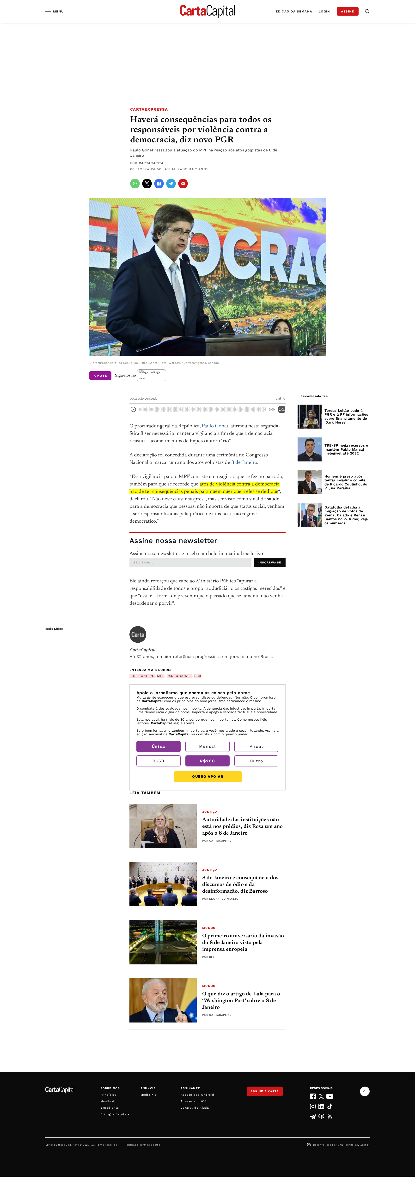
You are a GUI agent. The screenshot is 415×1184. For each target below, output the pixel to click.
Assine (347, 11)
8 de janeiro (142, 676)
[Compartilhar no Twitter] (147, 183)
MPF (160, 676)
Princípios (108, 1094)
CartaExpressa (149, 109)
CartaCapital (152, 163)
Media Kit (148, 1094)
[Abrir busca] (367, 11)
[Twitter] (321, 1096)
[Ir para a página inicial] (207, 11)
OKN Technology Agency (354, 1144)
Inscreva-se (269, 562)
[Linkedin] (321, 1106)
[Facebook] (313, 1096)
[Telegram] (313, 1116)
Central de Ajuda (195, 1107)
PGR (197, 676)
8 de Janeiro (244, 462)
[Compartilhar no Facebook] (159, 183)
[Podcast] (321, 1116)
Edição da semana (294, 11)
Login (324, 11)
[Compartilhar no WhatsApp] (135, 183)
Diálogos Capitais (114, 1114)
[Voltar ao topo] (365, 1091)
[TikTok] (330, 1106)
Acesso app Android (197, 1094)
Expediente (109, 1107)
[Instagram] (313, 1106)
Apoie (101, 375)
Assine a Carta (265, 1091)
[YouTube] (330, 1096)
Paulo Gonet (215, 426)
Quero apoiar (207, 776)
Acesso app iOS (194, 1101)
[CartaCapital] (137, 634)
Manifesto (108, 1101)
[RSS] (330, 1116)
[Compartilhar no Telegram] (171, 183)
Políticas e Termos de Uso (142, 1144)
